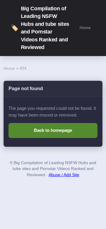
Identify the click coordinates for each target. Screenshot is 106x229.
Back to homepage (53, 130)
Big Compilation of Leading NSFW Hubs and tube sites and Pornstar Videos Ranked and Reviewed (40, 28)
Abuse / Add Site (64, 175)
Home (85, 27)
